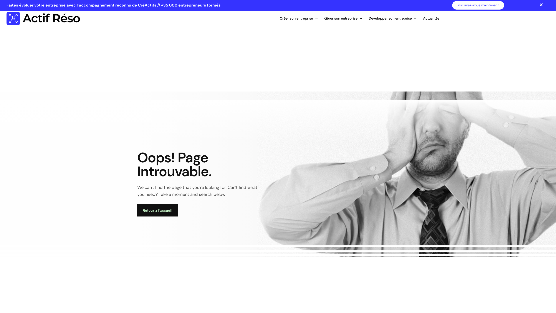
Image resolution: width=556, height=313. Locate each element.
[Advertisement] (278, 58)
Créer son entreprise (296, 18)
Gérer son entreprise (340, 18)
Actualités (431, 18)
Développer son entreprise (390, 18)
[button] (298, 18)
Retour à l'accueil (157, 210)
